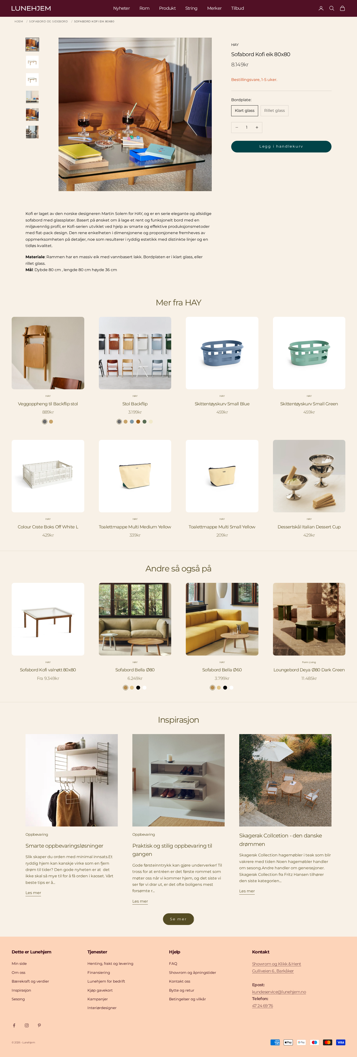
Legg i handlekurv (281, 146)
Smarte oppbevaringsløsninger (64, 846)
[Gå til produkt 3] (32, 79)
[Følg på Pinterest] (39, 1025)
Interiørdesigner (102, 1007)
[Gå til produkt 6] (32, 132)
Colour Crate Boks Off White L (48, 527)
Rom (144, 8)
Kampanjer (97, 999)
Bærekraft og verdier (30, 981)
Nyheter (121, 8)
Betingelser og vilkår (187, 999)
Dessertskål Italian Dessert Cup (309, 527)
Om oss (18, 972)
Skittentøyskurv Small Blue (222, 404)
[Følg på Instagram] (26, 1025)
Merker (214, 8)
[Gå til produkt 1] (32, 44)
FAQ (173, 963)
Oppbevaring (37, 834)
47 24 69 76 (262, 1005)
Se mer (178, 919)
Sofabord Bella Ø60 (222, 670)
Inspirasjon (21, 990)
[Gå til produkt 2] (32, 62)
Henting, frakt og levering (110, 963)
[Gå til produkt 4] (32, 97)
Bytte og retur (181, 990)
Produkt (167, 8)
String (191, 8)
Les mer (33, 892)
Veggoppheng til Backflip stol (48, 404)
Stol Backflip (135, 404)
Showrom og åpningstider (192, 972)
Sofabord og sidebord (48, 21)
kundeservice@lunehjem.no (279, 991)
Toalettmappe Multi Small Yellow (222, 527)
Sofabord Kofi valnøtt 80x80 (48, 670)
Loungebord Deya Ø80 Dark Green (309, 670)
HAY (234, 44)
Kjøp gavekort (100, 990)
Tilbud (237, 8)
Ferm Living (309, 662)
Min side (19, 963)
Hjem (19, 21)
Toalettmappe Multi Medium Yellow (135, 527)
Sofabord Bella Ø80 (135, 670)
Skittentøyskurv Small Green (309, 404)
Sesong (18, 999)
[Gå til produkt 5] (32, 114)
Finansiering (98, 972)
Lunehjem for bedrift (106, 981)
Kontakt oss (179, 981)
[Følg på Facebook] (14, 1025)
